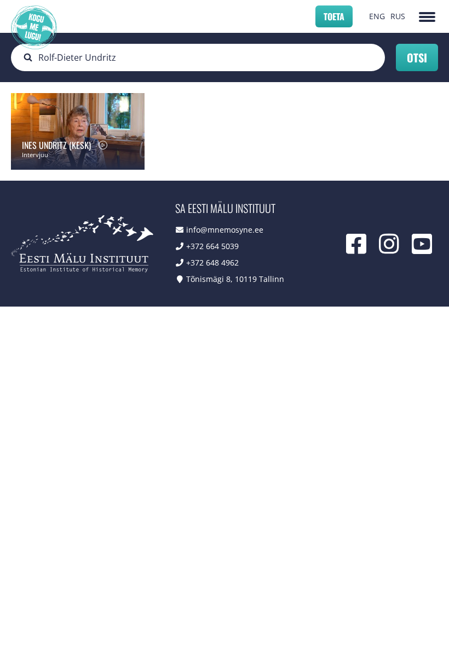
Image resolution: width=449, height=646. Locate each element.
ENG (377, 16)
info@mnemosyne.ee (224, 229)
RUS (397, 16)
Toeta (334, 16)
